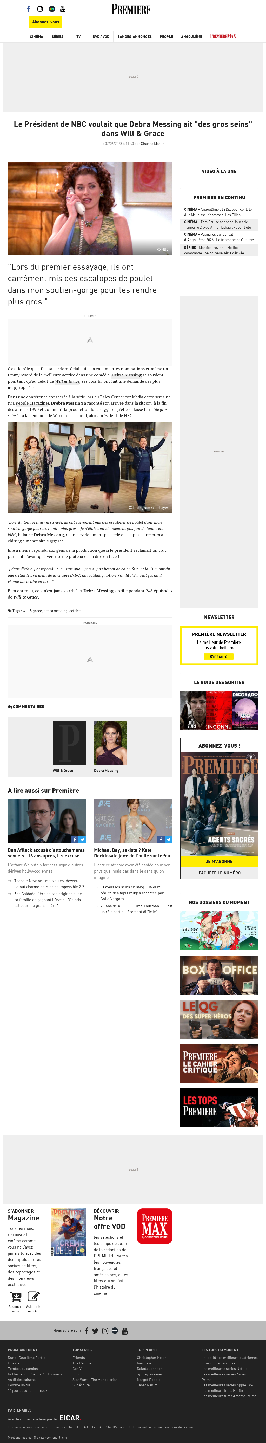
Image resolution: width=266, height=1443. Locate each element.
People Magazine (32, 403)
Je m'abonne (219, 861)
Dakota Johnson (149, 1368)
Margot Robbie (148, 1379)
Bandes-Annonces (134, 36)
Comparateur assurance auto (28, 1427)
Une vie (13, 1363)
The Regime (81, 1363)
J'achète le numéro (219, 872)
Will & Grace (63, 770)
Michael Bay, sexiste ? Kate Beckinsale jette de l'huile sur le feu (132, 853)
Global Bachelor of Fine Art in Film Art (77, 1427)
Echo (76, 1374)
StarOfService (115, 1427)
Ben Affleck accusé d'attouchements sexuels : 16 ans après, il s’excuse (46, 853)
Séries (57, 36)
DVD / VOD (101, 36)
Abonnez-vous (45, 21)
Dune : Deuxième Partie (26, 1357)
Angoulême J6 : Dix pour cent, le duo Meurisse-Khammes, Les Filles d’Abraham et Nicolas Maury (218, 213)
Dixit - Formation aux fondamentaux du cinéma (160, 1427)
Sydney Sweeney (150, 1374)
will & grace (32, 610)
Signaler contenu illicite (50, 1437)
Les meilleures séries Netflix (224, 1368)
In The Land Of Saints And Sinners (35, 1374)
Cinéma (36, 36)
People (166, 36)
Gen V (77, 1368)
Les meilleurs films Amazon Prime (229, 1396)
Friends (78, 1357)
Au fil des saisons (22, 1379)
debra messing (56, 610)
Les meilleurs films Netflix (223, 1390)
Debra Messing (106, 770)
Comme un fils (19, 1385)
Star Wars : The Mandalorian (95, 1379)
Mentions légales (19, 1437)
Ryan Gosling (147, 1363)
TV (78, 36)
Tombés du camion (23, 1368)
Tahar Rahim (147, 1385)
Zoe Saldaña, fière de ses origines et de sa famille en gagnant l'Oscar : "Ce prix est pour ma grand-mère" (48, 899)
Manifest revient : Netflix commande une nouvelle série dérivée (214, 250)
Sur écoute (81, 1385)
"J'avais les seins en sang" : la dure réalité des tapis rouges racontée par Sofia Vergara (132, 893)
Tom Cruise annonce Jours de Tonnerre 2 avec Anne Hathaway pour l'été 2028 (217, 225)
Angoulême (191, 36)
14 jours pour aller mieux (28, 1390)
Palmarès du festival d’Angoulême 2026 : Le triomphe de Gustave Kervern (219, 238)
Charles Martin (153, 143)
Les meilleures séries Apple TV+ (227, 1385)
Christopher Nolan (152, 1357)
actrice (75, 610)
